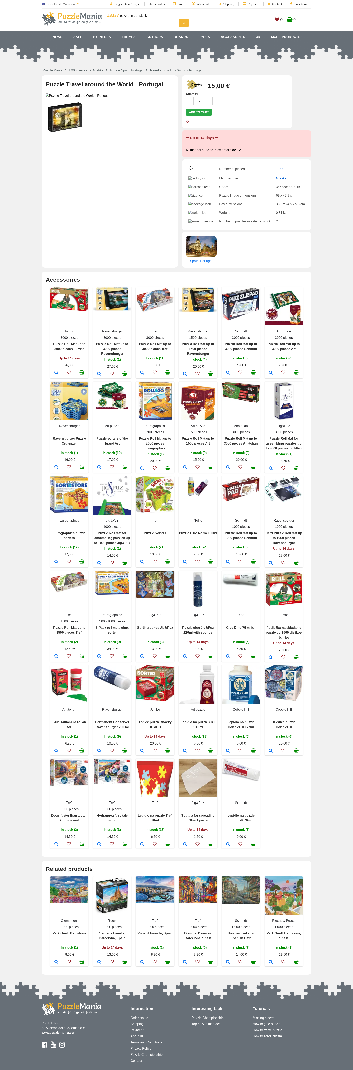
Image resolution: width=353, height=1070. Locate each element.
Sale (77, 37)
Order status (157, 4)
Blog (180, 4)
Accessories (233, 37)
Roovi (112, 920)
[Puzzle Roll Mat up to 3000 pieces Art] (271, 373)
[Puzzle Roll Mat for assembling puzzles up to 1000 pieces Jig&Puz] (99, 563)
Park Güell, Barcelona (69, 933)
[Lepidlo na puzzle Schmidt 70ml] (228, 844)
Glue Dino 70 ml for (241, 627)
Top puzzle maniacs (206, 1024)
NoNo (198, 520)
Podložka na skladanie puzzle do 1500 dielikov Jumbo (284, 632)
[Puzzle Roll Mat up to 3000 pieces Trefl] (142, 373)
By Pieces (102, 37)
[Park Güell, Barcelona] (56, 962)
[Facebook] (44, 1046)
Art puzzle (284, 331)
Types (204, 37)
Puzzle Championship (147, 1054)
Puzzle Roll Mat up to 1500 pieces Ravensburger (198, 349)
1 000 (280, 169)
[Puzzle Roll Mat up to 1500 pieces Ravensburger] (185, 374)
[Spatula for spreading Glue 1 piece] (185, 844)
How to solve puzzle (267, 1036)
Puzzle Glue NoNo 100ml (198, 533)
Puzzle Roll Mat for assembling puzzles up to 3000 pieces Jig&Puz (284, 443)
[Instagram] (62, 1046)
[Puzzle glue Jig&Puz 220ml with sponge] (185, 656)
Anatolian (241, 426)
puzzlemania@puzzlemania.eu (64, 1028)
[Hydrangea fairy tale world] (99, 844)
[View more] (69, 310)
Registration (122, 4)
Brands (181, 37)
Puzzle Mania (53, 70)
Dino (240, 615)
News (58, 37)
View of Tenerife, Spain (155, 933)
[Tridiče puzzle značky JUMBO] (142, 751)
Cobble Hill (241, 709)
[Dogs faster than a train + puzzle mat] (56, 844)
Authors (154, 37)
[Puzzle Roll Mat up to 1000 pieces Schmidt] (228, 562)
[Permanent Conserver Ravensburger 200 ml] (99, 751)
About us (137, 1036)
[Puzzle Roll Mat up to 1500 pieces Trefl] (56, 656)
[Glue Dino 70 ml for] (228, 656)
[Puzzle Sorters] (142, 562)
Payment (253, 4)
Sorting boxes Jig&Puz (155, 627)
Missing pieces (263, 1018)
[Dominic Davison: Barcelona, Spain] (185, 962)
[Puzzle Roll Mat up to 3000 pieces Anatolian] (228, 467)
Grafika (98, 70)
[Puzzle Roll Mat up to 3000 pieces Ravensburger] (99, 374)
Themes (129, 37)
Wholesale (203, 4)
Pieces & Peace (283, 920)
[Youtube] (53, 1046)
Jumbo (69, 331)
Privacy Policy (141, 1048)
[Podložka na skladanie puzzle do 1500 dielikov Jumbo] (271, 657)
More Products (285, 37)
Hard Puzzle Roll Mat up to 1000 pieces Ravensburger (283, 538)
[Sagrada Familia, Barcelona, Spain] (99, 962)
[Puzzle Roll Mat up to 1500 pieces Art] (185, 467)
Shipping (228, 4)
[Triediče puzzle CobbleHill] (271, 751)
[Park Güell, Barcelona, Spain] (271, 962)
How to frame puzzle (267, 1030)
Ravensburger (112, 331)
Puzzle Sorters (155, 533)
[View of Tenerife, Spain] (142, 962)
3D (258, 37)
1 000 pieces (77, 70)
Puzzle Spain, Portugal (126, 70)
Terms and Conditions (146, 1042)
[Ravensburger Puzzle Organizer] (56, 467)
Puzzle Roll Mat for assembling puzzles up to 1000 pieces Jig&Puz (112, 538)
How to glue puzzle (266, 1024)
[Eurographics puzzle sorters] (56, 562)
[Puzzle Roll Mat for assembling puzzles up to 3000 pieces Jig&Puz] (271, 468)
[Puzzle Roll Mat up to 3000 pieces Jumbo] (56, 373)
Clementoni (69, 920)
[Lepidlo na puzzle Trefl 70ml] (142, 844)
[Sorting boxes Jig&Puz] (142, 656)
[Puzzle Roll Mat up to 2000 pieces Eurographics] (142, 468)
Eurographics (155, 426)
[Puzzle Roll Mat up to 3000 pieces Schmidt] (228, 373)
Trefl (155, 331)
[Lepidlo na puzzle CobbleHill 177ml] (228, 751)
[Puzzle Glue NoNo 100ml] (185, 562)
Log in (136, 4)
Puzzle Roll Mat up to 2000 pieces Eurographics (155, 443)
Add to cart (199, 112)
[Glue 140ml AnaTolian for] (56, 751)
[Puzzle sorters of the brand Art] (99, 467)
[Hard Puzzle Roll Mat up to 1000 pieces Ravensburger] (271, 563)
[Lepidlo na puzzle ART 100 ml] (185, 751)
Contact (277, 4)
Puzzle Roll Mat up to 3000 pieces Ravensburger (112, 349)
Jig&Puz (284, 426)
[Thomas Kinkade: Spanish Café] (228, 962)
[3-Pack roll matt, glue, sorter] (99, 656)
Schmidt (241, 331)
